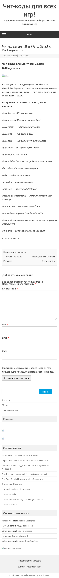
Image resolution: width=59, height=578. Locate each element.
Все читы (15, 238)
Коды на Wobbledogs (12, 484)
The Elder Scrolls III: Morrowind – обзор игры (22, 479)
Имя (5, 324)
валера (5, 521)
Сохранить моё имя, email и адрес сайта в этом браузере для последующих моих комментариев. (28, 370)
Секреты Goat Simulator (27, 541)
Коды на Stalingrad (26, 521)
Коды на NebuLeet (10, 504)
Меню (29, 34)
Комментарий (10, 288)
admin (14, 55)
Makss (4, 541)
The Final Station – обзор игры (16, 489)
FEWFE (5, 526)
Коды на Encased (25, 526)
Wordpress (44, 575)
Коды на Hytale (9, 494)
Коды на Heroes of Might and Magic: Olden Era (23, 499)
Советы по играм (10, 410)
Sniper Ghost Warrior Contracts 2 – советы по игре (25, 460)
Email (5, 338)
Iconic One (14, 575)
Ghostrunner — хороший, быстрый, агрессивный (24, 474)
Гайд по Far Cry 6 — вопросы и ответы (20, 455)
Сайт (4, 351)
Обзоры (5, 405)
